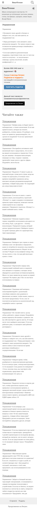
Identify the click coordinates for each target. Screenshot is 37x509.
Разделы (22, 501)
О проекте (13, 501)
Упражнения (9, 121)
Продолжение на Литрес (14, 103)
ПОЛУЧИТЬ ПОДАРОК (14, 87)
